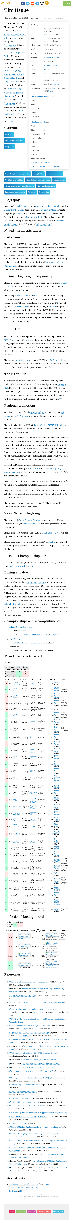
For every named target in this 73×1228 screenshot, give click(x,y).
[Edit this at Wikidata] (23, 1187)
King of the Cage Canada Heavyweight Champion (13, 92)
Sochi (56, 683)
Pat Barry (63, 283)
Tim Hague (13, 1191)
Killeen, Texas (56, 798)
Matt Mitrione (22, 360)
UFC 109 (52, 306)
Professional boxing (39, 96)
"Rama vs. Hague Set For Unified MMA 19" (25, 1085)
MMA (54, 88)
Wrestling (47, 65)
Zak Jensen (16, 813)
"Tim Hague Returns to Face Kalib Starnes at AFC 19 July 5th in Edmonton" (37, 1078)
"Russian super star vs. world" (21, 1098)
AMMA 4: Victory (20, 416)
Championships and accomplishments (19, 186)
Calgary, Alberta (56, 847)
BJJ (52, 65)
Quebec (57, 819)
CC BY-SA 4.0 (36, 1196)
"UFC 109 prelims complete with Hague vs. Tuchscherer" (31, 1026)
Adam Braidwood (44, 224)
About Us (31, 1212)
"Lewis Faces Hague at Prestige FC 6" (23, 1091)
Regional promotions (54, 174)
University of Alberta (48, 210)
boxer (16, 38)
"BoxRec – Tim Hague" (18, 1123)
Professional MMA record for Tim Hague (24, 1184)
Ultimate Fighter (36, 412)
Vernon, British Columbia (57, 888)
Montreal (57, 818)
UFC (20, 1191)
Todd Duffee (22, 296)
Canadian (8, 34)
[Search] (47, 3)
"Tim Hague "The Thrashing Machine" (52, 1002)
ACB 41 (31, 566)
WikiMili (6, 3)
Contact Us (21, 1212)
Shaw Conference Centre (35, 582)
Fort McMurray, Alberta (57, 729)
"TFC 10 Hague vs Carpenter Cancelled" (39, 1067)
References (32, 192)
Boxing (57, 65)
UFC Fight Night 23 (57, 360)
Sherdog (56, 166)
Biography (9, 134)
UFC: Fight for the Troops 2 (33, 800)
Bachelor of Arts (23, 206)
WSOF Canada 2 (49, 533)
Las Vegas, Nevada (56, 824)
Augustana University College (48, 206)
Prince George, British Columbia (57, 903)
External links (44, 192)
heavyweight (10, 45)
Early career (9, 147)
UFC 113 (7, 340)
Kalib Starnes (34, 468)
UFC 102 (37, 296)
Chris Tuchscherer (20, 306)
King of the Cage (11, 81)
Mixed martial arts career (14, 141)
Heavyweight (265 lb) (51, 57)
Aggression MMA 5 (34, 806)
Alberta (56, 716)
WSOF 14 (52, 542)
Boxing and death (58, 180)
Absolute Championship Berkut (38, 180)
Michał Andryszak (17, 566)
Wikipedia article (45, 1195)
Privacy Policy (58, 1212)
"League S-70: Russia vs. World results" (24, 1102)
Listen (67, 3)
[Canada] (24, 936)
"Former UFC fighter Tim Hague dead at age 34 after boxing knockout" (36, 1127)
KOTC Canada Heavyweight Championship (29, 643)
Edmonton (57, 713)
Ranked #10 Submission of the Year (36, 635)
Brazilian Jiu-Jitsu (59, 84)
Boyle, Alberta (49, 34)
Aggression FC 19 (34, 757)
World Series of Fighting (14, 180)
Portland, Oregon (57, 832)
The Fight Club (38, 174)
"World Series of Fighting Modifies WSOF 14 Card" (28, 1116)
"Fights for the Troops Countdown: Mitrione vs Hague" (30, 1033)
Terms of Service (44, 1212)
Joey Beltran (28, 340)
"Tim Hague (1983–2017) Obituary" (23, 995)
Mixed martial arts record (40, 166)
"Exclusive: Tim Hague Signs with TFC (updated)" (39, 1060)
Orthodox (47, 69)
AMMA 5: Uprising (56, 425)
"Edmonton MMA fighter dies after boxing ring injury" (30, 982)
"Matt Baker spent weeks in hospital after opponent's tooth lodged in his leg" (38, 1113)
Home (12, 1212)
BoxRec (48, 162)
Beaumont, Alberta (34, 217)
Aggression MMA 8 (34, 793)
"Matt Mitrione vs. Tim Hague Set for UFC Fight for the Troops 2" (34, 1053)
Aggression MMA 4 (34, 813)
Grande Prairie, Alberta (56, 688)
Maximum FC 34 (33, 771)
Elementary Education (14, 210)
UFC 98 (10, 286)
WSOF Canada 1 (29, 524)
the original (37, 1012)
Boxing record (36, 162)
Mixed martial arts (38, 122)
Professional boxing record (15, 192)
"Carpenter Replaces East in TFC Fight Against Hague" (41, 1063)
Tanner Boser (15, 696)
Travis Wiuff (39, 425)
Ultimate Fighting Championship (17, 174)
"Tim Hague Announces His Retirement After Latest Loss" (31, 1071)
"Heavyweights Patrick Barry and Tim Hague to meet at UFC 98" (33, 1009)
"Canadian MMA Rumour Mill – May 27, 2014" (26, 1106)
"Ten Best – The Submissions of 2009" (53, 1154)
